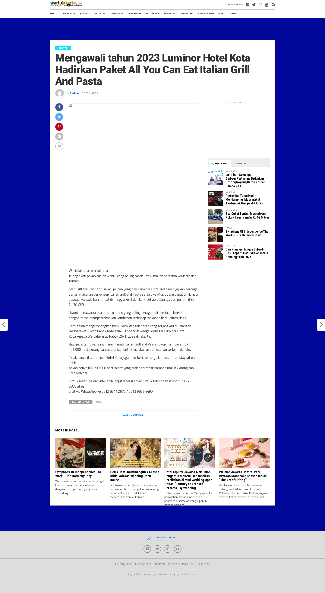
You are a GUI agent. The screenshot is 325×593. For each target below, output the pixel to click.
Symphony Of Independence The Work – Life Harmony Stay (247, 233)
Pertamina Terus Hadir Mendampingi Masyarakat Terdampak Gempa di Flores (244, 199)
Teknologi (135, 13)
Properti (117, 13)
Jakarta (85, 13)
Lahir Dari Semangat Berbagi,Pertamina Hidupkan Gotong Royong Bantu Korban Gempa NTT (245, 180)
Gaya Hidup (186, 13)
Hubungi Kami (143, 564)
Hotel (98, 402)
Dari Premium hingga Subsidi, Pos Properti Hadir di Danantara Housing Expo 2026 (247, 253)
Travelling (205, 13)
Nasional (69, 13)
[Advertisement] (162, 29)
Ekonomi (100, 13)
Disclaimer (204, 564)
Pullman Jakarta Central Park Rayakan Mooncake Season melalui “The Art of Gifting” (243, 476)
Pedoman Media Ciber (181, 564)
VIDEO (233, 13)
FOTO (221, 13)
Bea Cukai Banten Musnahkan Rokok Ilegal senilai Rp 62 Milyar (247, 215)
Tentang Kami (123, 564)
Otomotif (153, 13)
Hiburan (169, 13)
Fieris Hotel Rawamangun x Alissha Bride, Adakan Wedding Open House (134, 476)
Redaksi (75, 93)
